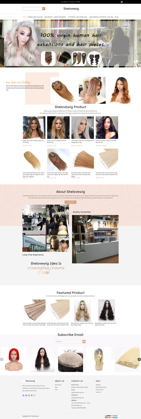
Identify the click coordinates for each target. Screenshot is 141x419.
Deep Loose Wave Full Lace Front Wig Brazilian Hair (106, 141)
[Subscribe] (83, 341)
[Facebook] (23, 395)
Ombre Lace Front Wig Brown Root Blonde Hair (56, 141)
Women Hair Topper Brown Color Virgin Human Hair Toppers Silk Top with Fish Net (57, 174)
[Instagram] (34, 395)
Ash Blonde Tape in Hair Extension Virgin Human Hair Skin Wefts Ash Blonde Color (107, 173)
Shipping (98, 384)
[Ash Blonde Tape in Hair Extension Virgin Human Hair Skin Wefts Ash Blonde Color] (80, 311)
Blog (56, 387)
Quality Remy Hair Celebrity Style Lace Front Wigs (33, 141)
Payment (98, 392)
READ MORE (70, 202)
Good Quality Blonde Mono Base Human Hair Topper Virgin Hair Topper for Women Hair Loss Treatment (34, 174)
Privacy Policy (99, 389)
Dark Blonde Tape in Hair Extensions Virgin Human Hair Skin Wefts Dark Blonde (81, 174)
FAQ (56, 389)
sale (72, 392)
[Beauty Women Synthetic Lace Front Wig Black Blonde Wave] (104, 311)
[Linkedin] (26, 395)
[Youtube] (32, 395)
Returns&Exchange (101, 387)
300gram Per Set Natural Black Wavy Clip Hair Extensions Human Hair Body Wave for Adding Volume (31, 324)
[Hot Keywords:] (43, 8)
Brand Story (58, 384)
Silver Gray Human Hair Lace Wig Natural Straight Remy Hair (82, 141)
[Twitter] (29, 395)
